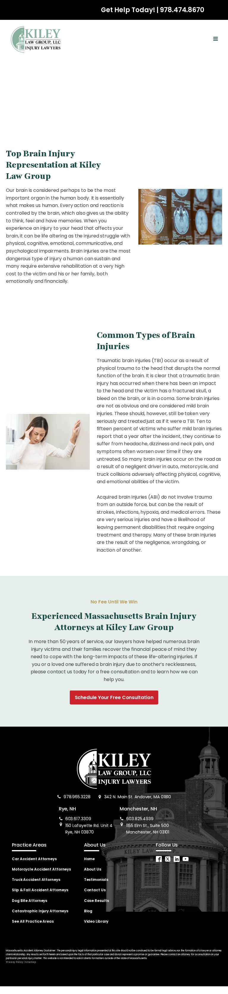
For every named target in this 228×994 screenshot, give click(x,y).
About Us (92, 869)
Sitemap (30, 962)
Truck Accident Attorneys (36, 879)
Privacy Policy (14, 962)
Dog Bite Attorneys (29, 900)
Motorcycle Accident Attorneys (41, 869)
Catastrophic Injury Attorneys (40, 910)
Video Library (96, 921)
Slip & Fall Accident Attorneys (40, 889)
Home (89, 858)
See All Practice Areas (33, 921)
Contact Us (95, 889)
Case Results (96, 900)
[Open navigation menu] (215, 39)
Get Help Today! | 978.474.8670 (152, 10)
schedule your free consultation (114, 697)
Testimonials (96, 879)
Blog (88, 910)
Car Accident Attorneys (34, 858)
